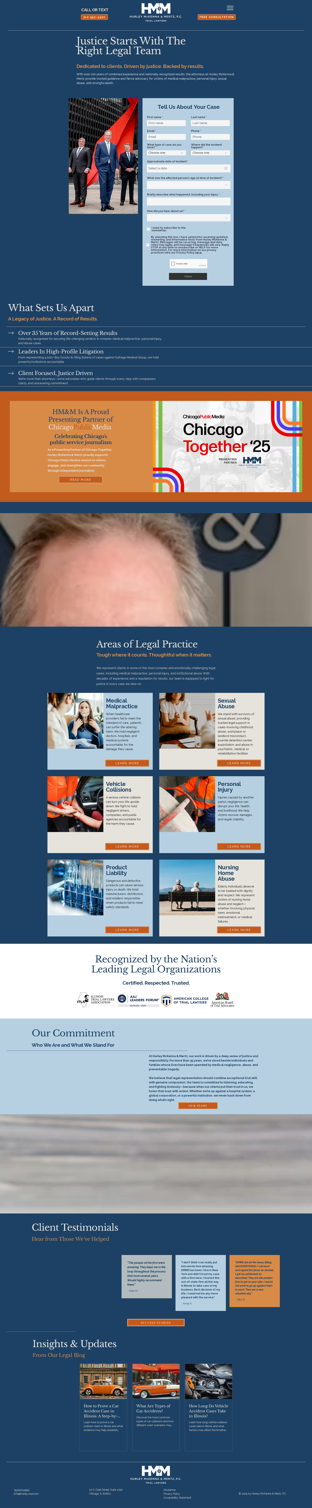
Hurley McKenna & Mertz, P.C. (269, 1493)
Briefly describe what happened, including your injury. (182, 194)
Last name (198, 117)
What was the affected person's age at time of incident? (184, 178)
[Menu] (230, 8)
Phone (195, 131)
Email (150, 131)
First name (154, 117)
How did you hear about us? (165, 211)
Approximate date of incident (168, 161)
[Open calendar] (226, 168)
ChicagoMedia (79, 427)
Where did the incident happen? (206, 146)
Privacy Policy (171, 1493)
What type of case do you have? (164, 146)
